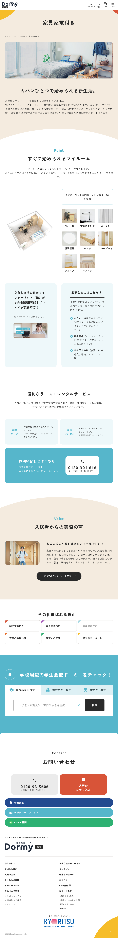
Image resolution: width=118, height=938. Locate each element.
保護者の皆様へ (66, 874)
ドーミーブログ (12, 885)
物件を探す (10, 863)
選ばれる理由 (19, 36)
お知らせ (63, 879)
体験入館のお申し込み (68, 900)
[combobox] (49, 705)
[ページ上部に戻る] (106, 927)
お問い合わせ (65, 890)
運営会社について (12, 896)
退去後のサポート (92, 638)
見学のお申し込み (66, 904)
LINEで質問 (20, 822)
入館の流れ (10, 874)
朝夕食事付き (16, 626)
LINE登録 (63, 885)
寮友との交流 (53, 638)
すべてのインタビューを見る (57, 576)
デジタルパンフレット (23, 812)
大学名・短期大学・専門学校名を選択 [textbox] (42, 705)
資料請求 (16, 802)
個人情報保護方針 (12, 900)
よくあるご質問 (12, 879)
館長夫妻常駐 (53, 626)
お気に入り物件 (12, 890)
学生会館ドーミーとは (69, 863)
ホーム (7, 36)
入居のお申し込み (83, 784)
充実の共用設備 (17, 638)
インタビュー (65, 868)
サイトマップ (10, 904)
